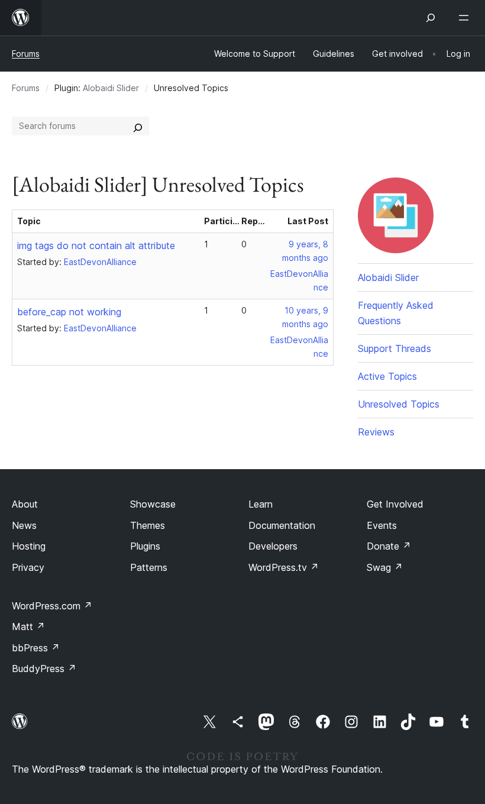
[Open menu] (466, 17)
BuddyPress (44, 668)
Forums (26, 54)
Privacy (28, 567)
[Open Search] (430, 17)
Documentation (281, 525)
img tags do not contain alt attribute (96, 245)
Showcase (153, 504)
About (25, 504)
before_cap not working (69, 312)
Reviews (376, 432)
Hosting (29, 546)
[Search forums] (138, 126)
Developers (273, 546)
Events (382, 525)
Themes (147, 525)
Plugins (145, 546)
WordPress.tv (283, 567)
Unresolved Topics (398, 404)
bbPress (36, 648)
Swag (385, 567)
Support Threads (394, 348)
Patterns (148, 567)
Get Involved (395, 504)
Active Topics (387, 376)
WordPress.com (52, 606)
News (24, 525)
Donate (389, 546)
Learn (260, 504)
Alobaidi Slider (111, 88)
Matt (28, 626)
